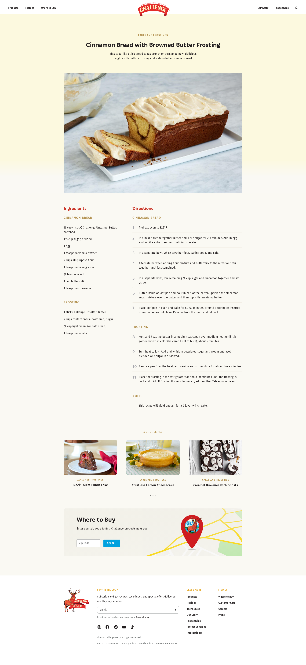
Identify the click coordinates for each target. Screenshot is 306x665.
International (194, 632)
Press (100, 643)
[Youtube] (124, 627)
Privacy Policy (142, 617)
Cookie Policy (146, 643)
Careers (222, 608)
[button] (150, 495)
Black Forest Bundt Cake (90, 485)
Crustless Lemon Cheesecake (153, 485)
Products (13, 7)
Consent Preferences (166, 643)
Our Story (263, 7)
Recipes (29, 7)
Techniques (193, 608)
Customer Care (226, 602)
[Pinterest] (116, 627)
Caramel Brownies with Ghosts (215, 485)
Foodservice (282, 7)
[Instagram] (99, 627)
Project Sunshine (196, 626)
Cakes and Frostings (153, 35)
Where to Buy (48, 7)
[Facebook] (107, 627)
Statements (112, 643)
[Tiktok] (132, 627)
